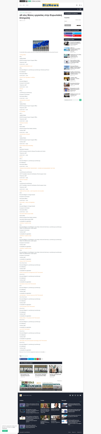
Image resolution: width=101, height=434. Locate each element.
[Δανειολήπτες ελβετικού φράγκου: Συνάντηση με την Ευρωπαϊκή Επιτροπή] (22, 427)
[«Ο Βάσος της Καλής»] (26, 1)
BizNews (28, 432)
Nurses (21, 156)
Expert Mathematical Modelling (26, 145)
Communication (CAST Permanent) (27, 306)
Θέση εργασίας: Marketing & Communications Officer (40, 375)
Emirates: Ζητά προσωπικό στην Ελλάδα (55, 375)
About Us (74, 432)
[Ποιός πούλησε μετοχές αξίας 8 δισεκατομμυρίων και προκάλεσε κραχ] (67, 62)
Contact (27, 5)
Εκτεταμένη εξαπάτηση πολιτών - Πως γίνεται (74, 84)
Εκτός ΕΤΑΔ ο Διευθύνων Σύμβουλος (55, 422)
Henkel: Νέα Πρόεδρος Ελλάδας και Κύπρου (55, 410)
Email (65, 21)
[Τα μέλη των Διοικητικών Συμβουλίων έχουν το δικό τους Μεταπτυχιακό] (67, 73)
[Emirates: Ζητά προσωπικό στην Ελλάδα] (55, 369)
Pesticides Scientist (24, 122)
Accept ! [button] (5, 430)
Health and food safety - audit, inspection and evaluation (32, 191)
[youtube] (80, 395)
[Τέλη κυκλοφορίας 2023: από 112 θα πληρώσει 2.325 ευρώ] (64, 417)
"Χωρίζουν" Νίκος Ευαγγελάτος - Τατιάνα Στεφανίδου (74, 78)
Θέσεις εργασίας (28, 12)
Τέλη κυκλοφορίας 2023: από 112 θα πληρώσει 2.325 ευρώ (74, 416)
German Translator (24, 179)
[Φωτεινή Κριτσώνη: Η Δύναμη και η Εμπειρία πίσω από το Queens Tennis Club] (45, 405)
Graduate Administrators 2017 (26, 66)
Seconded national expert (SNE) (26, 213)
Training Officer (23, 54)
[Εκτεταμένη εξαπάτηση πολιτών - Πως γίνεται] (67, 85)
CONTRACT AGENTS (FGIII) (25, 235)
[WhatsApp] (35, 359)
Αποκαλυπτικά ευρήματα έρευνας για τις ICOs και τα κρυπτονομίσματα (75, 43)
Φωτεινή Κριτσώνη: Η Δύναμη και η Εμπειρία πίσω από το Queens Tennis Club (45, 411)
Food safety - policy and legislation (27, 202)
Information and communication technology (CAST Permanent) (33, 340)
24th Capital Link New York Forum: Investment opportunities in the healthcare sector (74, 410)
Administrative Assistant (25, 100)
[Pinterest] (38, 359)
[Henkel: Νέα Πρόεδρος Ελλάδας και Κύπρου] (55, 405)
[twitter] (79, 5)
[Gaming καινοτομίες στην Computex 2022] (67, 95)
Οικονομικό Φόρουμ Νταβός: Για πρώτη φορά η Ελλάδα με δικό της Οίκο (75, 67)
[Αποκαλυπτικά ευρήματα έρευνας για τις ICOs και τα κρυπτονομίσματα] (67, 43)
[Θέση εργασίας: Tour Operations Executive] (26, 369)
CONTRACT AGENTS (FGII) (25, 223)
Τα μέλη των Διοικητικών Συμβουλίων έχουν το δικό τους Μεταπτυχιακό (75, 72)
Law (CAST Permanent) (25, 329)
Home (21, 5)
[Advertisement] (41, 31)
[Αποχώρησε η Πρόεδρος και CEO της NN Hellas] (45, 417)
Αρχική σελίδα (22, 12)
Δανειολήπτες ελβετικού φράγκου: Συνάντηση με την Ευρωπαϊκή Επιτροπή (31, 426)
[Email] (40, 359)
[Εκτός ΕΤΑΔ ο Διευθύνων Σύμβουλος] (55, 417)
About (24, 5)
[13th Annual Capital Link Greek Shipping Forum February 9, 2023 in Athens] (64, 405)
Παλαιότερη (59, 380)
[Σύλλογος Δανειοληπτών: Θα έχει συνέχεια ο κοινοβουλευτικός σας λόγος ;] (22, 405)
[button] (79, 1)
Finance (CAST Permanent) (25, 261)
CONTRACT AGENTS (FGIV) (25, 248)
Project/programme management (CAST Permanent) (31, 272)
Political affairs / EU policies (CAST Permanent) (30, 317)
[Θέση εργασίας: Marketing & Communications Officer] (40, 369)
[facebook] (76, 5)
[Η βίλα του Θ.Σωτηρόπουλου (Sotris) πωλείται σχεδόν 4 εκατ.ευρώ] (67, 49)
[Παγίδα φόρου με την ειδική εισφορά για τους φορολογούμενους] (67, 56)
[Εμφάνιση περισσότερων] (42, 359)
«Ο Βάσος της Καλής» (36, 1)
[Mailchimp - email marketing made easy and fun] (79, 25)
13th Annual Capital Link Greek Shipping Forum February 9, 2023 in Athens (74, 404)
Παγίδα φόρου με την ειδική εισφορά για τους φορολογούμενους (75, 55)
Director (21, 88)
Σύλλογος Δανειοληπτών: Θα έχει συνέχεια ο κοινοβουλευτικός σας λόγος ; (32, 404)
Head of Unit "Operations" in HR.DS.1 (27, 77)
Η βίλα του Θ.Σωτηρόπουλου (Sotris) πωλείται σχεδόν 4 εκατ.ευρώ (75, 49)
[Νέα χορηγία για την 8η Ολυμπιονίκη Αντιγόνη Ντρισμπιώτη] (67, 89)
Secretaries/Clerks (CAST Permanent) (28, 283)
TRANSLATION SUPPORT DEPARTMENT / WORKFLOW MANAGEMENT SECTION (37, 168)
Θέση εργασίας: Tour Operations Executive (25, 375)
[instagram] (68, 36)
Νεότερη (21, 380)
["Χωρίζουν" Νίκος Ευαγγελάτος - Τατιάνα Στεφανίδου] (67, 79)
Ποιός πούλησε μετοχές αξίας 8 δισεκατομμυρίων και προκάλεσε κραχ (75, 61)
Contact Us (79, 432)
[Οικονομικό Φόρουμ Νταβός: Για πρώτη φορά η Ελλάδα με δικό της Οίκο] (67, 67)
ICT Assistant (22, 111)
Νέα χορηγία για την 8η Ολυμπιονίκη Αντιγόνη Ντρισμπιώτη (74, 89)
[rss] (78, 395)
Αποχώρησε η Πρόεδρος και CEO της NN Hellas (45, 422)
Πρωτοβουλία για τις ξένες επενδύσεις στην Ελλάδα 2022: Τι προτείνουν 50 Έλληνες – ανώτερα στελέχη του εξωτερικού (32, 411)
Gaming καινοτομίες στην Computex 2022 (75, 94)
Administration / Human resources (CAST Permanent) (31, 295)
